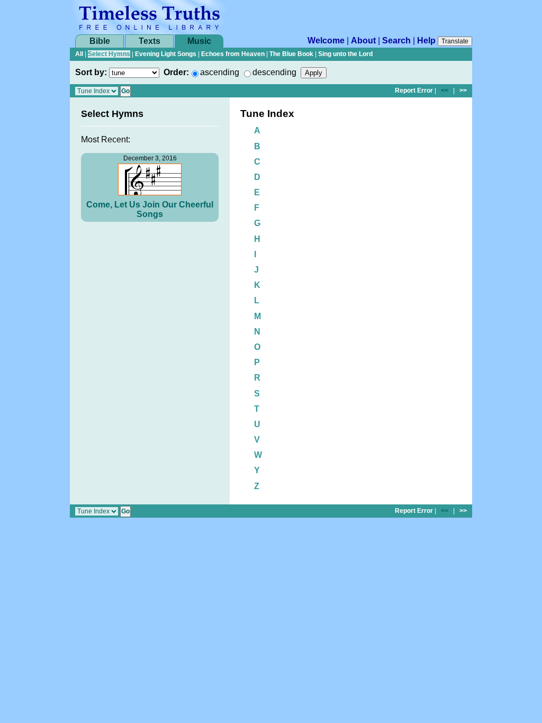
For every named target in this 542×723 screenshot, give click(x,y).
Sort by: (91, 72)
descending (274, 72)
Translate (454, 41)
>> (463, 90)
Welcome (326, 40)
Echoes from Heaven (233, 54)
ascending (219, 72)
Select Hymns (109, 54)
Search (396, 40)
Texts (149, 41)
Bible (99, 41)
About (363, 40)
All (79, 54)
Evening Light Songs (165, 54)
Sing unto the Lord (345, 54)
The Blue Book (291, 54)
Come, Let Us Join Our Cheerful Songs (149, 209)
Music (199, 41)
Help (426, 40)
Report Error (414, 90)
